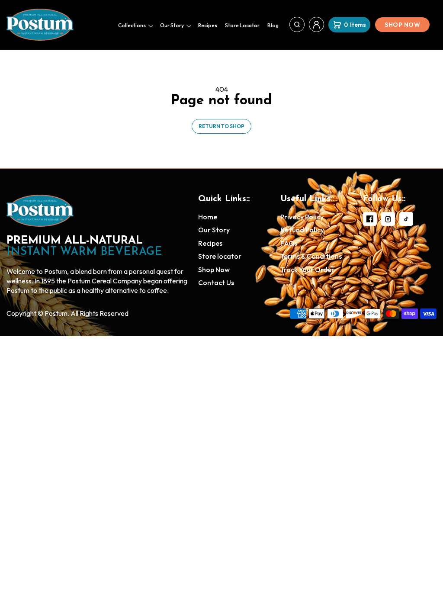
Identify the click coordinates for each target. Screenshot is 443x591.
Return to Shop (221, 126)
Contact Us (216, 282)
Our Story (172, 25)
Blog (273, 25)
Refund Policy (302, 229)
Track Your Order (307, 269)
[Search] (297, 24)
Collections (132, 25)
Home (207, 216)
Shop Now (402, 25)
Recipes (207, 25)
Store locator (242, 25)
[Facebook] (370, 219)
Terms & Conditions (311, 256)
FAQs (288, 243)
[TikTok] (406, 219)
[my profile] (316, 24)
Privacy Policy (302, 216)
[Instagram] (388, 219)
